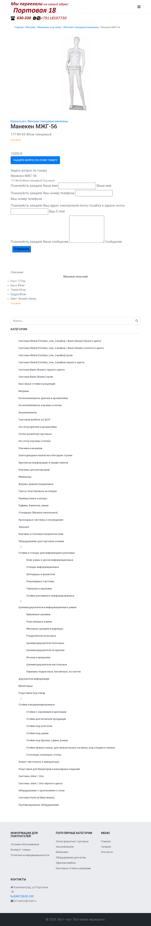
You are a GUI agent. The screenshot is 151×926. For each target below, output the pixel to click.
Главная (106, 841)
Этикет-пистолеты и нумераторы (38, 761)
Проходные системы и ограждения (40, 519)
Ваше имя (104, 186)
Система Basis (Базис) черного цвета (41, 369)
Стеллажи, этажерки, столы (43, 754)
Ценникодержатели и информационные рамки (47, 607)
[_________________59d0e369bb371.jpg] (75, 73)
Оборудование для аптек (71, 857)
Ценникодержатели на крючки (45, 650)
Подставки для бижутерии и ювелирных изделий (49, 769)
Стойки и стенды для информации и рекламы (46, 552)
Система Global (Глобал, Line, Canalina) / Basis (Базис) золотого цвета (61, 348)
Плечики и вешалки (30, 448)
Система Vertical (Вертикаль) (36, 797)
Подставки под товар (31, 693)
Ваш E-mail (57, 211)
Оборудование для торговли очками (41, 541)
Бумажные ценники (38, 614)
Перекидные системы (40, 581)
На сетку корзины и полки (34, 441)
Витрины (23, 391)
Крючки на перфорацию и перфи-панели (43, 462)
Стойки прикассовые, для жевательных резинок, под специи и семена (70, 747)
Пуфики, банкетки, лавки (33, 505)
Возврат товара (20, 849)
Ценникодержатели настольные (46, 664)
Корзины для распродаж (34, 469)
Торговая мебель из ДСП (34, 419)
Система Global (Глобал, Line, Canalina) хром (45, 355)
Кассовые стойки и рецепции (36, 383)
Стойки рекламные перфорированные (50, 595)
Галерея (106, 846)
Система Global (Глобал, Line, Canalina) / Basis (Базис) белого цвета (59, 340)
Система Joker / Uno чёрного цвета (40, 783)
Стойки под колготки (39, 726)
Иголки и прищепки (38, 657)
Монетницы (25, 685)
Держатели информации (33, 678)
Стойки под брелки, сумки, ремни (47, 740)
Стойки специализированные (36, 704)
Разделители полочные (41, 635)
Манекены (24, 476)
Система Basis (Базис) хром (35, 376)
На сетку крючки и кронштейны (37, 426)
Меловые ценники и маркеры (44, 628)
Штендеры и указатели (40, 574)
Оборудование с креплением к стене (41, 790)
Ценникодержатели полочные (45, 643)
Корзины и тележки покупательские (41, 533)
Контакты (107, 852)
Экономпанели (27, 412)
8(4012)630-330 (23, 896)
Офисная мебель (66, 862)
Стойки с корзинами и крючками (46, 711)
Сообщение (113, 242)
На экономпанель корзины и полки (40, 405)
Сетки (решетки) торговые (35, 433)
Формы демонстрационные (35, 484)
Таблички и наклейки (39, 588)
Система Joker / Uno (31, 776)
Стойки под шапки (37, 733)
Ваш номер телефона (26, 199)
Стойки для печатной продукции (46, 718)
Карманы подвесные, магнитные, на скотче (53, 671)
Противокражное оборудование (38, 804)
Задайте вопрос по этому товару (35, 160)
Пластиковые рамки (39, 621)
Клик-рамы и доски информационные (49, 559)
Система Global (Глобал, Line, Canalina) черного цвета (51, 362)
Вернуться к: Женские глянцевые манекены (39, 121)
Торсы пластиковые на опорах (37, 491)
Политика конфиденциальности (30, 855)
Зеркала (23, 526)
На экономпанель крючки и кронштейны (43, 398)
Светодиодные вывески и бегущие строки (45, 455)
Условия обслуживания (25, 844)
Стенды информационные (42, 567)
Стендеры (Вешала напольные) (38, 512)
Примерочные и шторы (32, 498)
